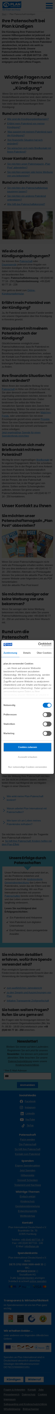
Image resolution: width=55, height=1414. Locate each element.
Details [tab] (27, 653)
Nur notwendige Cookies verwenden (27, 767)
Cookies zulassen (27, 747)
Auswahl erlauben (27, 757)
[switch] (47, 714)
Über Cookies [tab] (44, 653)
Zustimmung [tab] (10, 653)
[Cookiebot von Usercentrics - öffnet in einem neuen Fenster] (38, 644)
